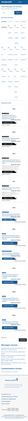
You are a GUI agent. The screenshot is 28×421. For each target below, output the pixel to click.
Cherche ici (3, 337)
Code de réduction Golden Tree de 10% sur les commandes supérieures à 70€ (11, 161)
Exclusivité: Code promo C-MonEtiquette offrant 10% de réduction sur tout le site (9, 117)
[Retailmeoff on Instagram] (13, 409)
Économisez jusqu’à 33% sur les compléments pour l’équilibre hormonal (10, 276)
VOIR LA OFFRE (9, 243)
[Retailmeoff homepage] (6, 2)
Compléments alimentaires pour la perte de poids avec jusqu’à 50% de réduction (11, 237)
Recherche (22, 340)
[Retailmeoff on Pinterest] (17, 409)
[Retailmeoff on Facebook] (9, 409)
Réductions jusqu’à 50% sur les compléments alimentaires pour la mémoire (10, 300)
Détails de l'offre (15, 119)
